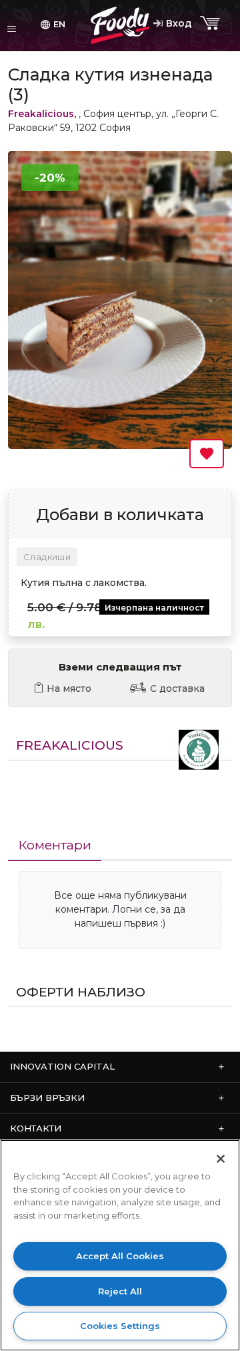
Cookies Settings (120, 1325)
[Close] (220, 1158)
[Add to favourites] (206, 453)
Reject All (120, 1291)
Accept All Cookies (120, 1256)
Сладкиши (47, 556)
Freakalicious (41, 114)
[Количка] (211, 23)
